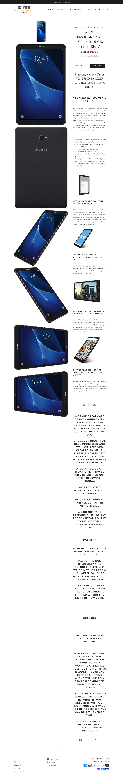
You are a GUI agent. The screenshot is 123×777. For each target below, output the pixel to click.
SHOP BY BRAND (76, 9)
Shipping (82, 56)
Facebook (53, 759)
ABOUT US (92, 9)
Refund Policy (18, 768)
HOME (50, 9)
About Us (17, 762)
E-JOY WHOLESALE (102, 759)
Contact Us (17, 765)
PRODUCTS (61, 9)
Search (16, 759)
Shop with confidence (101, 761)
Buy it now (98, 65)
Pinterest (52, 762)
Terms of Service (19, 771)
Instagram (52, 766)
